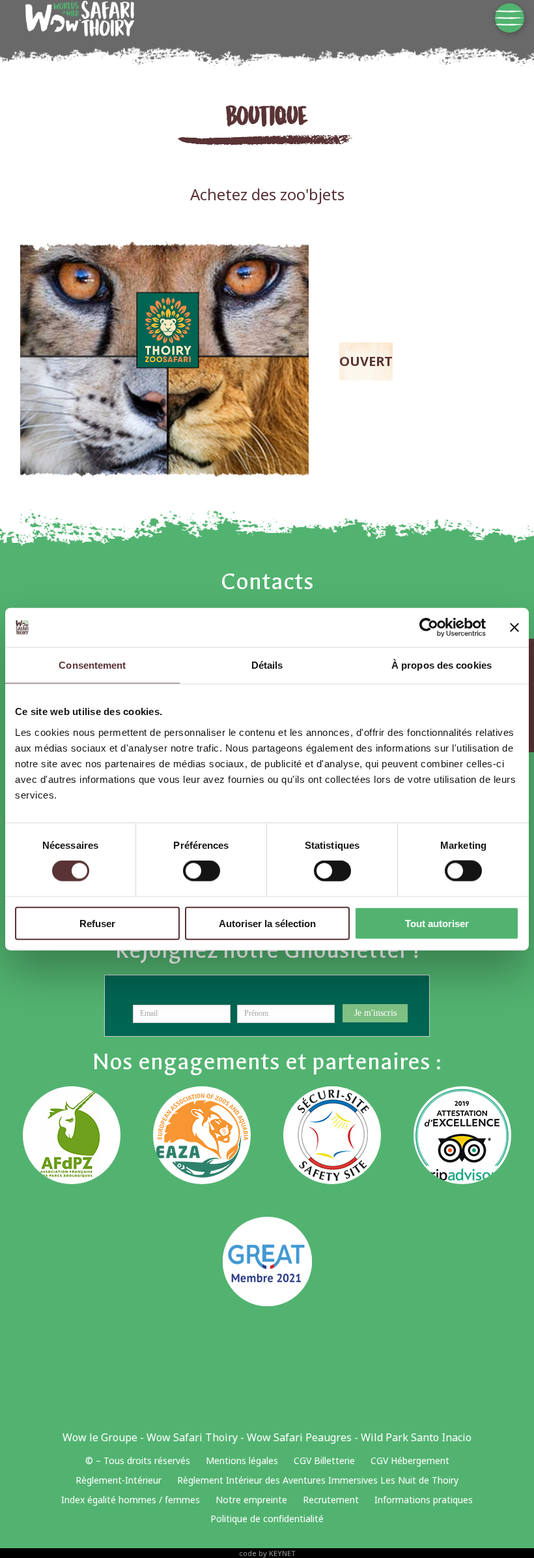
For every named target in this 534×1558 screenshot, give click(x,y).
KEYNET (282, 1553)
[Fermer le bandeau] (514, 627)
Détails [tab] (267, 665)
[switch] (201, 871)
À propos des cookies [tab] (441, 665)
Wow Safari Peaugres (299, 1437)
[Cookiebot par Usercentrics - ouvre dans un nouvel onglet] (429, 627)
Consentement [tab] (92, 665)
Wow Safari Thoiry (192, 1437)
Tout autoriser (437, 922)
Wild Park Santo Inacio (416, 1437)
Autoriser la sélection (267, 922)
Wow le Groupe (100, 1437)
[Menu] (509, 18)
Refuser (97, 922)
